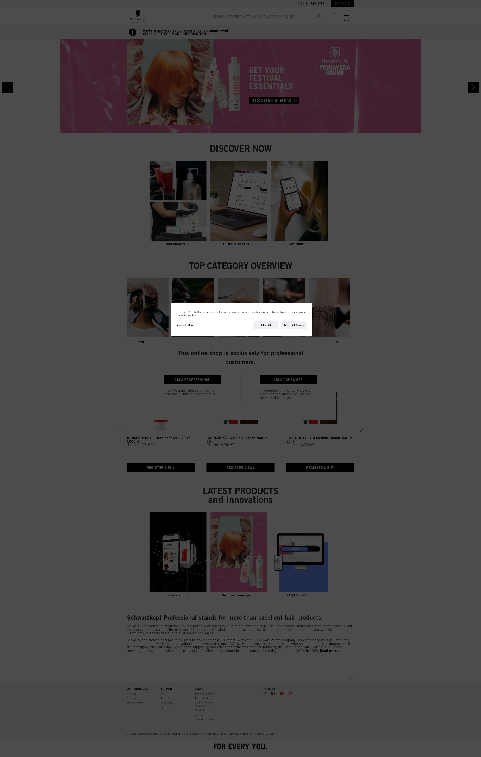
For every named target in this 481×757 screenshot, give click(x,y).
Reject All (266, 325)
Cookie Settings (185, 325)
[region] (241, 319)
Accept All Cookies (294, 325)
